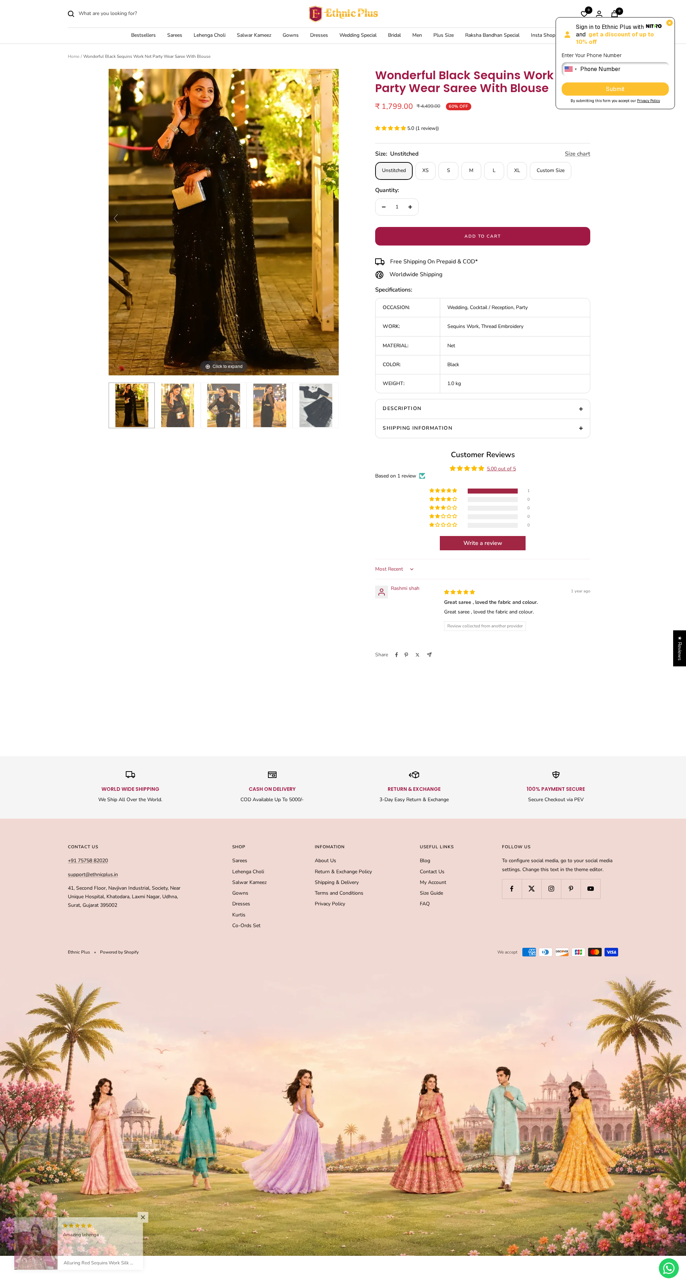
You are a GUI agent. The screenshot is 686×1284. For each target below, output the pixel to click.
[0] (584, 14)
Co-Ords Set (246, 925)
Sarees (174, 35)
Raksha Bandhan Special (492, 35)
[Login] (599, 14)
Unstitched (394, 170)
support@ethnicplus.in (93, 874)
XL (517, 170)
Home (73, 56)
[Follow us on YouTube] (590, 889)
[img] (459, 592)
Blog (425, 860)
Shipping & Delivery (337, 882)
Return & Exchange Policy (343, 871)
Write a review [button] (482, 543)
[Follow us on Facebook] (512, 889)
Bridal (394, 35)
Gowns (291, 35)
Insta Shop (543, 35)
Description (402, 408)
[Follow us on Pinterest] (571, 889)
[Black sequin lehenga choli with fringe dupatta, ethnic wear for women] (316, 405)
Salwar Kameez (254, 35)
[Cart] (614, 13)
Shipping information (417, 428)
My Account (433, 882)
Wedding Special (358, 35)
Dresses (319, 35)
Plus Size (443, 35)
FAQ (425, 903)
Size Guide (431, 893)
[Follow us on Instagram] (551, 889)
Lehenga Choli (209, 35)
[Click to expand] (224, 221)
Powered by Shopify (119, 952)
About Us (325, 860)
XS (425, 170)
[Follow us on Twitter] (531, 889)
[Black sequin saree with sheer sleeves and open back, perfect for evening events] (270, 405)
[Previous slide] (116, 218)
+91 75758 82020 (88, 860)
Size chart (577, 154)
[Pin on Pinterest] (406, 654)
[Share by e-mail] (429, 654)
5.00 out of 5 (501, 468)
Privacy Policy (330, 903)
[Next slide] (331, 218)
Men (417, 35)
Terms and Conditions (339, 893)
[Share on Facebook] (396, 654)
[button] (391, 128)
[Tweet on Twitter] (417, 654)
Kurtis (238, 914)
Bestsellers (143, 35)
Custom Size (551, 170)
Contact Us (432, 871)
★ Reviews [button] (679, 648)
